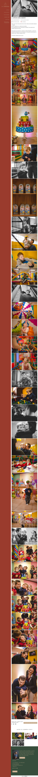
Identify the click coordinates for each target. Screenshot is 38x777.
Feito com (24, 776)
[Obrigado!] (21, 53)
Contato (14, 771)
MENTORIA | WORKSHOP (6, 22)
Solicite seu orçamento (30, 722)
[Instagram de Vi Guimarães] (15, 768)
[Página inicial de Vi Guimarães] (5, 5)
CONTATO (7, 19)
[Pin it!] (28, 53)
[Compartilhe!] (24, 53)
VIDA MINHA (6, 14)
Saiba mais (22, 757)
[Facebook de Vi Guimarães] (14, 768)
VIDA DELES (6, 12)
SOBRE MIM (6, 17)
